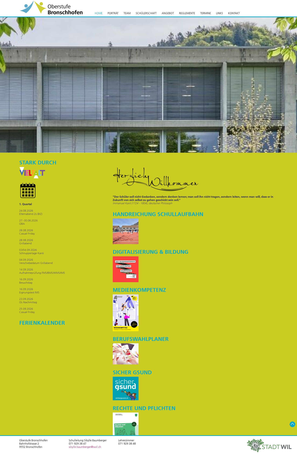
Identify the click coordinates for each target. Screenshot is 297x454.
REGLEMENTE (187, 13)
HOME (98, 13)
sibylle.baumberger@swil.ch (85, 446)
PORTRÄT (113, 13)
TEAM (127, 13)
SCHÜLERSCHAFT (146, 13)
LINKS (219, 13)
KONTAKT (234, 13)
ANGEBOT (168, 13)
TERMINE (205, 13)
